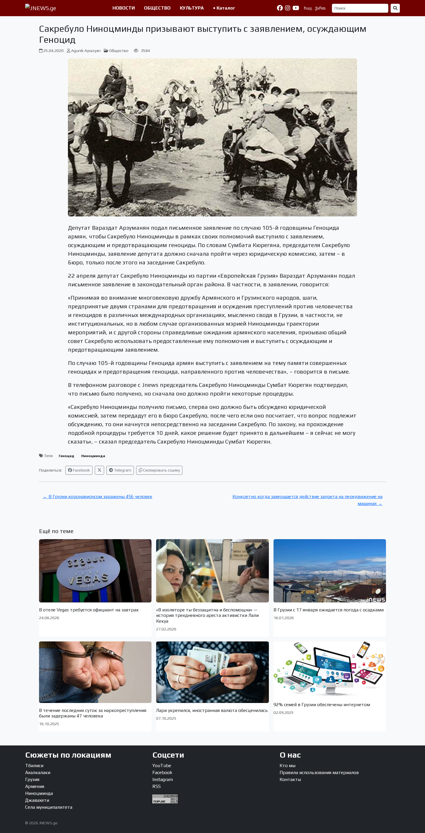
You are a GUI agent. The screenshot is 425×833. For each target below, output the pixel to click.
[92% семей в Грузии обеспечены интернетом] (330, 669)
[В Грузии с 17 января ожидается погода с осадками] (330, 570)
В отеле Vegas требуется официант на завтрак (89, 610)
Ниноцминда (93, 456)
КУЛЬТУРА (192, 8)
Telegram (122, 470)
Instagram (162, 779)
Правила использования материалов (319, 772)
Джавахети (37, 800)
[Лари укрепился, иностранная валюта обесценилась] (212, 672)
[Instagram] (287, 8)
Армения (34, 786)
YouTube (161, 765)
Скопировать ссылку (161, 470)
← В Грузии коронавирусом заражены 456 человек (97, 496)
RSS (156, 786)
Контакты (290, 779)
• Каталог (224, 8)
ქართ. (320, 8)
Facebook (81, 470)
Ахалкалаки (37, 772)
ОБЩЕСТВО (157, 8)
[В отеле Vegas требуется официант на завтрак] (95, 570)
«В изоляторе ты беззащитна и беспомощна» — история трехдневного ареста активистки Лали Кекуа (207, 615)
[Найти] (395, 8)
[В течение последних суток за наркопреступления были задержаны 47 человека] (95, 672)
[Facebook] (280, 8)
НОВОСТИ (123, 8)
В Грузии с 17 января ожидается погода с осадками (329, 610)
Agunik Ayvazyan (86, 50)
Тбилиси (34, 765)
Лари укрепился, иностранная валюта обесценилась (212, 710)
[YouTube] (296, 8)
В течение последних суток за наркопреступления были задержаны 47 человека (92, 713)
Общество (118, 50)
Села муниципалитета (48, 807)
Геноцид (66, 456)
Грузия (32, 779)
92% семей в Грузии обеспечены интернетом (322, 704)
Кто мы (287, 765)
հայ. (308, 8)
